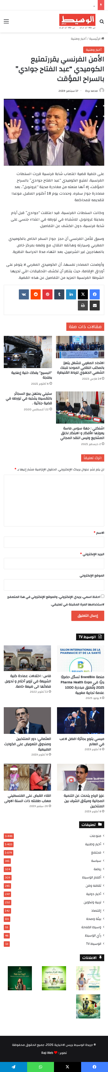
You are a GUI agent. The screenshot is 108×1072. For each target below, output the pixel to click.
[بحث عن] (101, 23)
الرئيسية (95, 39)
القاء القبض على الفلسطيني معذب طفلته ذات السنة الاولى (27, 798)
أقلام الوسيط (91, 877)
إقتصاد (96, 910)
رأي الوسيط (93, 935)
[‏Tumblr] (59, 294)
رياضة (97, 869)
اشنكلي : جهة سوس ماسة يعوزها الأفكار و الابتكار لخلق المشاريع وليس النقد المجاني (82, 433)
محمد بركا (91, 91)
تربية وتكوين (92, 902)
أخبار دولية (93, 894)
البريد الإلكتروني (92, 554)
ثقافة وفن (93, 885)
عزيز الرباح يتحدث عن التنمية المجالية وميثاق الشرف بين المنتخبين (84, 801)
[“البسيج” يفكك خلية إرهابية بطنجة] (28, 352)
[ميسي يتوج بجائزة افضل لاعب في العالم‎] (80, 720)
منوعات (95, 835)
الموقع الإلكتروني (92, 575)
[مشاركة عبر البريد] (95, 305)
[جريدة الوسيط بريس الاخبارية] (77, 21)
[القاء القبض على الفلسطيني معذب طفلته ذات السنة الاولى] (27, 777)
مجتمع (96, 852)
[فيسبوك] (95, 294)
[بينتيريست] (47, 294)
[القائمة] (6, 23)
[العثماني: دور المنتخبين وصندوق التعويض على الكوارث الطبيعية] (27, 720)
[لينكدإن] (71, 294)
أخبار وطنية (78, 39)
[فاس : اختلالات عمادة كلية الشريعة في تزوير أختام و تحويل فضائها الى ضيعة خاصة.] (27, 658)
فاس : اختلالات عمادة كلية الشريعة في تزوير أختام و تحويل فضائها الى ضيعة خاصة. (28, 681)
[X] (83, 294)
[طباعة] (83, 305)
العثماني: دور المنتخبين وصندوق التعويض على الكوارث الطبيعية (27, 744)
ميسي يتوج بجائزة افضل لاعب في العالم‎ (82, 741)
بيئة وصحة (93, 918)
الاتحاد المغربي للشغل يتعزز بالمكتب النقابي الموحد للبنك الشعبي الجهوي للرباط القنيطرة (80, 368)
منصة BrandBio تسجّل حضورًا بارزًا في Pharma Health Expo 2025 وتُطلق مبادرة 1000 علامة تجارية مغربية (82, 685)
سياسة (96, 860)
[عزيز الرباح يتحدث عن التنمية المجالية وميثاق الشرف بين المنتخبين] (80, 777)
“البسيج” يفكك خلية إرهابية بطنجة (31, 375)
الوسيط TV (93, 943)
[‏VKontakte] (24, 294)
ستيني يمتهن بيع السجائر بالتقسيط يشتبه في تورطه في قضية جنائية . (29, 398)
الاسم (99, 533)
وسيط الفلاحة (91, 927)
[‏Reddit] (36, 294)
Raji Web (47, 1053)
